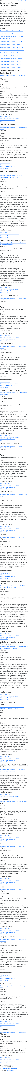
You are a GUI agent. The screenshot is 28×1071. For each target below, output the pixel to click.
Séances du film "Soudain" (18, 537)
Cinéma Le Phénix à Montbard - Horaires (11, 58)
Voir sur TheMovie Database (7, 120)
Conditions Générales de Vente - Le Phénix (11, 31)
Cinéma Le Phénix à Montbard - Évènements (12, 50)
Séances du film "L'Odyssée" (18, 1032)
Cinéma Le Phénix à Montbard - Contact (10, 44)
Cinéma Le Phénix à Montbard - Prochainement (13, 53)
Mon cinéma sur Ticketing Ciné (8, 1068)
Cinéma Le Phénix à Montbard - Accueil (10, 61)
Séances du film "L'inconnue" (19, 801)
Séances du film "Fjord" (17, 889)
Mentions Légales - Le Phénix (8, 34)
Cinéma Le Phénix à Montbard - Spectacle (11, 56)
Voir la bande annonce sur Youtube (9, 118)
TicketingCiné (22, 1)
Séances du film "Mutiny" (18, 846)
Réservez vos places (5, 75)
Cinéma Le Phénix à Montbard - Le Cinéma (11, 47)
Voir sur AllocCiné (5, 116)
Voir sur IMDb (4, 121)
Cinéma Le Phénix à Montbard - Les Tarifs (11, 41)
